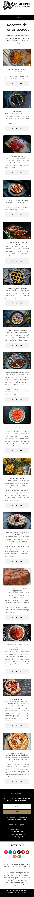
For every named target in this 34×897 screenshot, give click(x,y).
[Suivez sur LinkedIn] (10, 852)
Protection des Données (17, 834)
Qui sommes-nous (17, 829)
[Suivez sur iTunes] (15, 856)
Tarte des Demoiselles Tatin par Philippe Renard (17, 590)
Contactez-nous (17, 832)
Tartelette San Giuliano (17, 479)
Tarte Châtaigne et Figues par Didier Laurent (17, 534)
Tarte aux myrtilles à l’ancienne (17, 289)
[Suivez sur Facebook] (14, 852)
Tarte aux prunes (17, 699)
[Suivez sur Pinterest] (23, 852)
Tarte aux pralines (17, 156)
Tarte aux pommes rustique (17, 69)
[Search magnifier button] (30, 13)
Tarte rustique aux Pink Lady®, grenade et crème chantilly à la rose (17, 754)
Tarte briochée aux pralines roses (17, 645)
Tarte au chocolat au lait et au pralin (17, 373)
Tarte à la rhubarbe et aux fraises (17, 200)
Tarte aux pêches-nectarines (17, 331)
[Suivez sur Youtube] (27, 852)
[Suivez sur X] (19, 852)
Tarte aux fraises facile (17, 427)
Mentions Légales (17, 837)
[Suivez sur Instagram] (6, 852)
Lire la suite (17, 84)
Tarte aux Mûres (17, 111)
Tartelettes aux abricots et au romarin (17, 243)
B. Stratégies (22, 892)
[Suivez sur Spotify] (19, 856)
